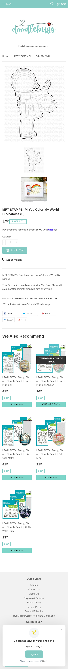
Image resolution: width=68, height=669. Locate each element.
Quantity (6, 236)
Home (5, 56)
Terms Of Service (34, 611)
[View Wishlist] (52, 4)
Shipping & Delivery (34, 598)
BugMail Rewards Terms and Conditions (34, 615)
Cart (63, 4)
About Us (34, 593)
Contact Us (34, 589)
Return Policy (34, 602)
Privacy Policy (34, 607)
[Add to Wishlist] (28, 347)
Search (34, 585)
